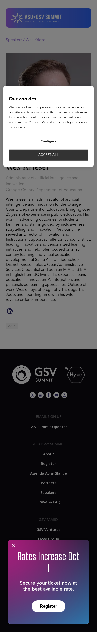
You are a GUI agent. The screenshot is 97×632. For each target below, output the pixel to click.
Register (48, 606)
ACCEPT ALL (48, 155)
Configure (49, 141)
